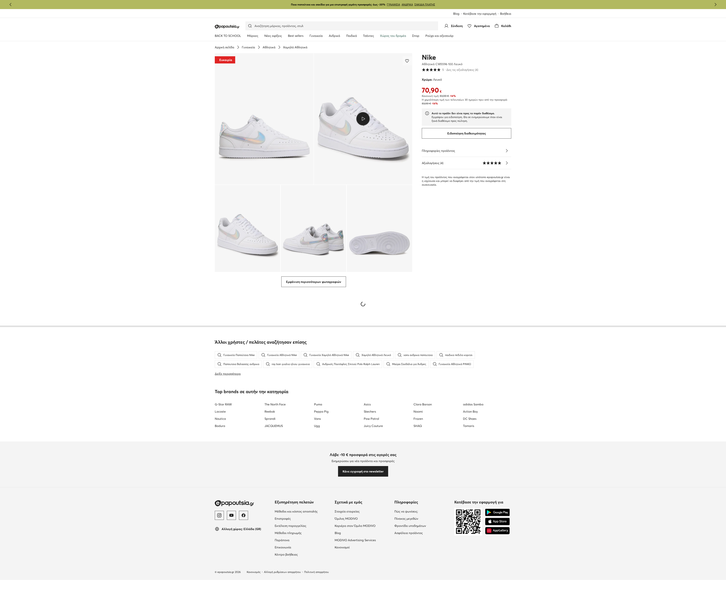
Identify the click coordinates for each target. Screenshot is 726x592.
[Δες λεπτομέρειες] (506, 150)
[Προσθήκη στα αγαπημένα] (407, 60)
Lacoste (220, 411)
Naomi (418, 411)
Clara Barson (422, 404)
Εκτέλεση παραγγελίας (290, 526)
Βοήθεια (505, 13)
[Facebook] (243, 515)
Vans (317, 419)
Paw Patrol (371, 419)
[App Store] (497, 521)
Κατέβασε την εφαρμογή (479, 13)
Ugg (317, 426)
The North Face (275, 404)
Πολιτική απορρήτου (316, 572)
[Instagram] (219, 515)
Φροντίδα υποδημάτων (410, 526)
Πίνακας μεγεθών (406, 518)
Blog (456, 13)
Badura (220, 426)
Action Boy (470, 411)
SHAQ (417, 426)
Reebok (269, 411)
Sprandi (269, 419)
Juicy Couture (373, 426)
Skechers (370, 411)
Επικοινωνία (283, 547)
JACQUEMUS (273, 426)
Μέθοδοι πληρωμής (288, 533)
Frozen (418, 419)
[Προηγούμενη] (10, 4)
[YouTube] (231, 515)
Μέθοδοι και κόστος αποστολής (296, 511)
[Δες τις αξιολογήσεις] (506, 162)
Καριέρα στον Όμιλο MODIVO (355, 526)
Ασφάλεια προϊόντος (408, 533)
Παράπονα (282, 540)
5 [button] (450, 70)
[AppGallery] (497, 530)
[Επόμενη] (715, 4)
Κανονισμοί (342, 547)
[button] (264, 118)
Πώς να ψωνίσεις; (406, 511)
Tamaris (468, 426)
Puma (318, 404)
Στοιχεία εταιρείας (347, 511)
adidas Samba (473, 404)
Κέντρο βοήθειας (286, 554)
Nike (429, 57)
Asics (367, 404)
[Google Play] (497, 512)
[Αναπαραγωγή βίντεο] (363, 118)
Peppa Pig (321, 411)
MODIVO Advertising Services (355, 540)
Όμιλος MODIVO (346, 518)
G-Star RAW (223, 404)
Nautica (220, 419)
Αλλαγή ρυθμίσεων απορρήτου (282, 572)
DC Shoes (469, 419)
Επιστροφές (283, 518)
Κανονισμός (254, 572)
